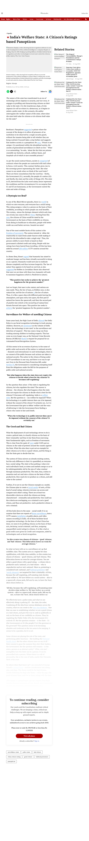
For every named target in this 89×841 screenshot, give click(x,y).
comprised (44, 161)
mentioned (27, 326)
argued (26, 256)
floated (24, 338)
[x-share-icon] (11, 92)
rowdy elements (13, 572)
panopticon (11, 761)
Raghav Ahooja (11, 83)
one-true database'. (40, 607)
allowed (41, 320)
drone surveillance (39, 513)
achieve (9, 308)
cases (32, 443)
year (7, 217)
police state (26, 752)
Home (3, 19)
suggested (28, 129)
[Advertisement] (44, 4)
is (34, 292)
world (44, 202)
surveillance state (13, 752)
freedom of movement (14, 233)
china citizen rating (14, 757)
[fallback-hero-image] (59, 56)
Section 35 (10, 365)
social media (33, 487)
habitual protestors (42, 757)
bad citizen (37, 752)
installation (21, 516)
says (39, 142)
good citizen (28, 757)
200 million (23, 248)
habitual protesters (37, 570)
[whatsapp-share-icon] (8, 92)
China (32, 215)
